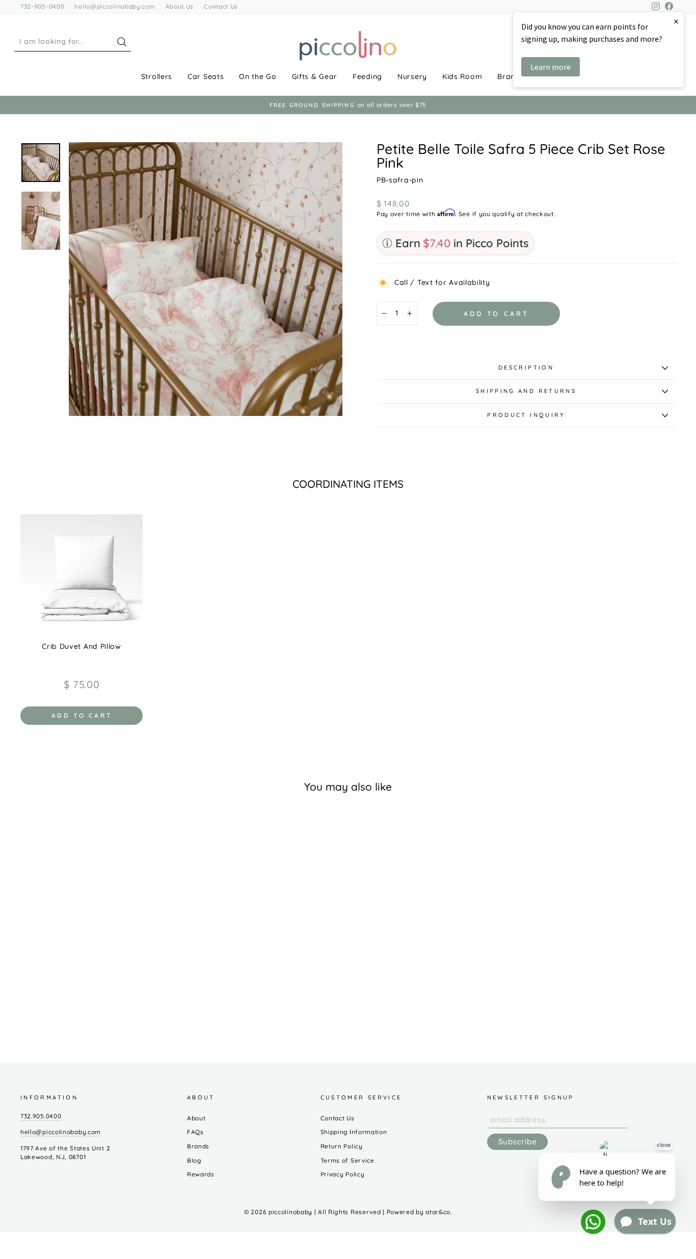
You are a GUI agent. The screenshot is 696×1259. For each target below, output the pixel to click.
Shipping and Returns (526, 391)
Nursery (412, 76)
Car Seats (206, 76)
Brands (510, 76)
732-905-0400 (42, 6)
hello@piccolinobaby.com (114, 6)
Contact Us (221, 6)
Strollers (156, 76)
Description (526, 367)
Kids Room (462, 76)
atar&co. (438, 1212)
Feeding (367, 76)
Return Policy (341, 1146)
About (196, 1118)
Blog (194, 1160)
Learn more (550, 67)
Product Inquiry (526, 414)
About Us (180, 6)
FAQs (195, 1132)
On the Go (257, 76)
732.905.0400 (40, 1116)
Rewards (201, 1174)
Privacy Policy (342, 1174)
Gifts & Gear (314, 76)
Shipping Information (353, 1132)
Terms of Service (347, 1160)
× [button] (676, 21)
